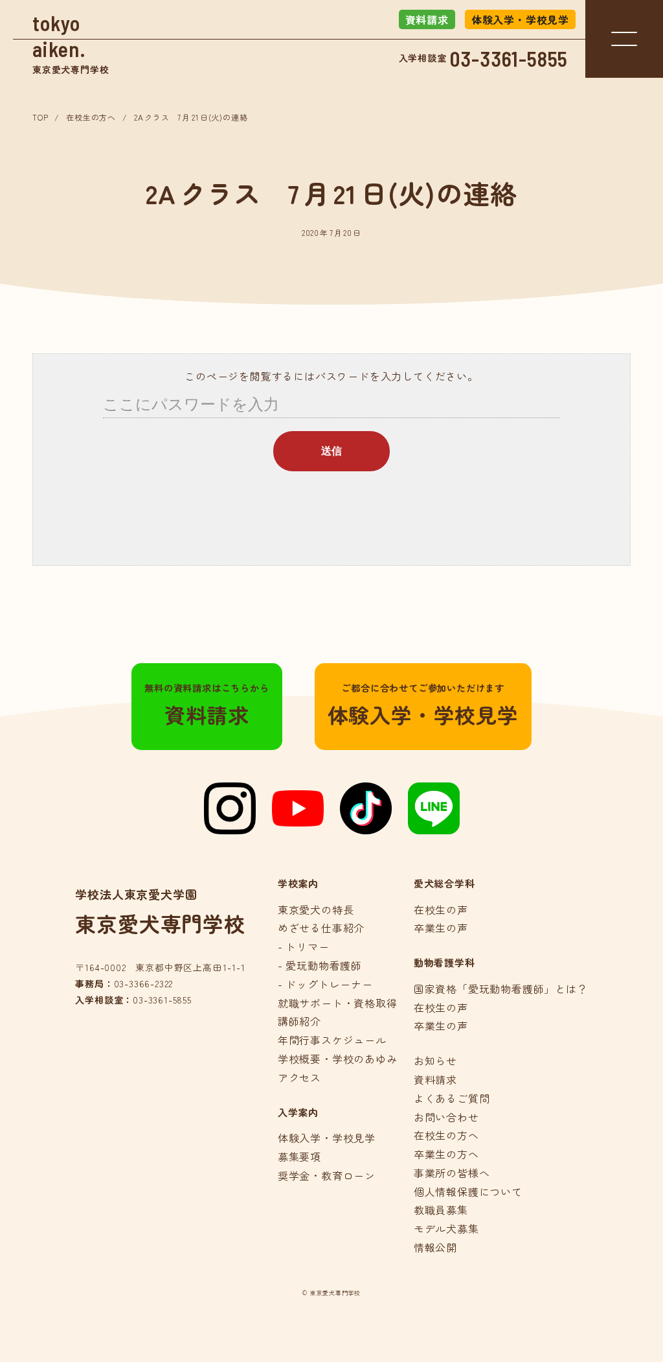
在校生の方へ (91, 117)
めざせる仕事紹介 (321, 927)
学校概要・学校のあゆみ (338, 1058)
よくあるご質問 (452, 1098)
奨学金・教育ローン (327, 1175)
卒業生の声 (441, 927)
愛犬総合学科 (444, 883)
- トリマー (304, 946)
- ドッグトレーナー (325, 984)
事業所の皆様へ (452, 1172)
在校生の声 (441, 909)
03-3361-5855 (509, 58)
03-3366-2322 (144, 983)
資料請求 (427, 19)
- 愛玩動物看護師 (320, 965)
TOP (40, 117)
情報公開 (435, 1247)
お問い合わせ (446, 1117)
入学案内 (298, 1112)
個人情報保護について (468, 1191)
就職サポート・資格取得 (338, 1003)
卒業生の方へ (446, 1154)
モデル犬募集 (446, 1228)
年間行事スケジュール (332, 1040)
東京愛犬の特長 (316, 909)
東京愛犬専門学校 (70, 43)
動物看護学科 (444, 962)
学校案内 (298, 883)
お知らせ (435, 1060)
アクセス (299, 1077)
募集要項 (299, 1156)
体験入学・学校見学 (520, 19)
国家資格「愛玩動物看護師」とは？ (501, 988)
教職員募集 (441, 1209)
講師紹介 (299, 1021)
